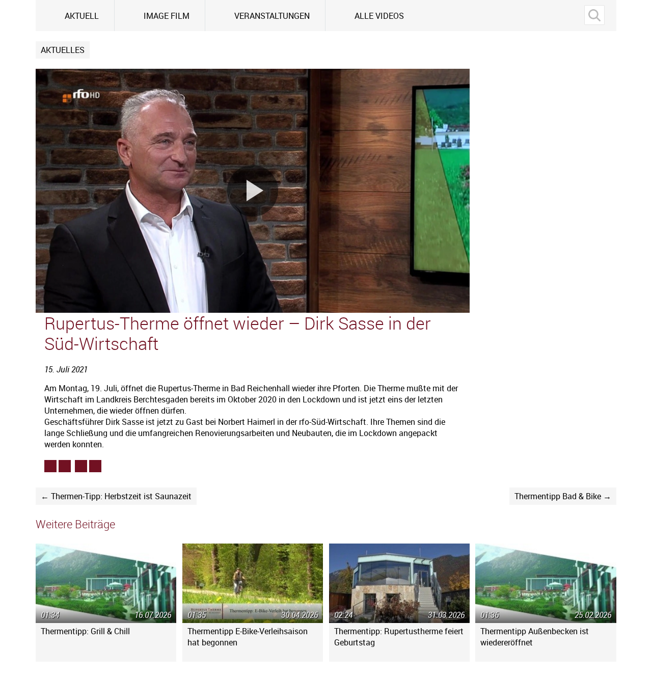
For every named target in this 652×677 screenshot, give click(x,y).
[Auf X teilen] (65, 466)
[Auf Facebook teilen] (50, 466)
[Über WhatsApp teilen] (81, 466)
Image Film (166, 15)
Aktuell (82, 15)
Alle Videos (379, 15)
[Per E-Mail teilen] (95, 466)
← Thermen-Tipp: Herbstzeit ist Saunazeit (116, 496)
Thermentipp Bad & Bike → (562, 496)
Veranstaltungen (272, 15)
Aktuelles (63, 50)
